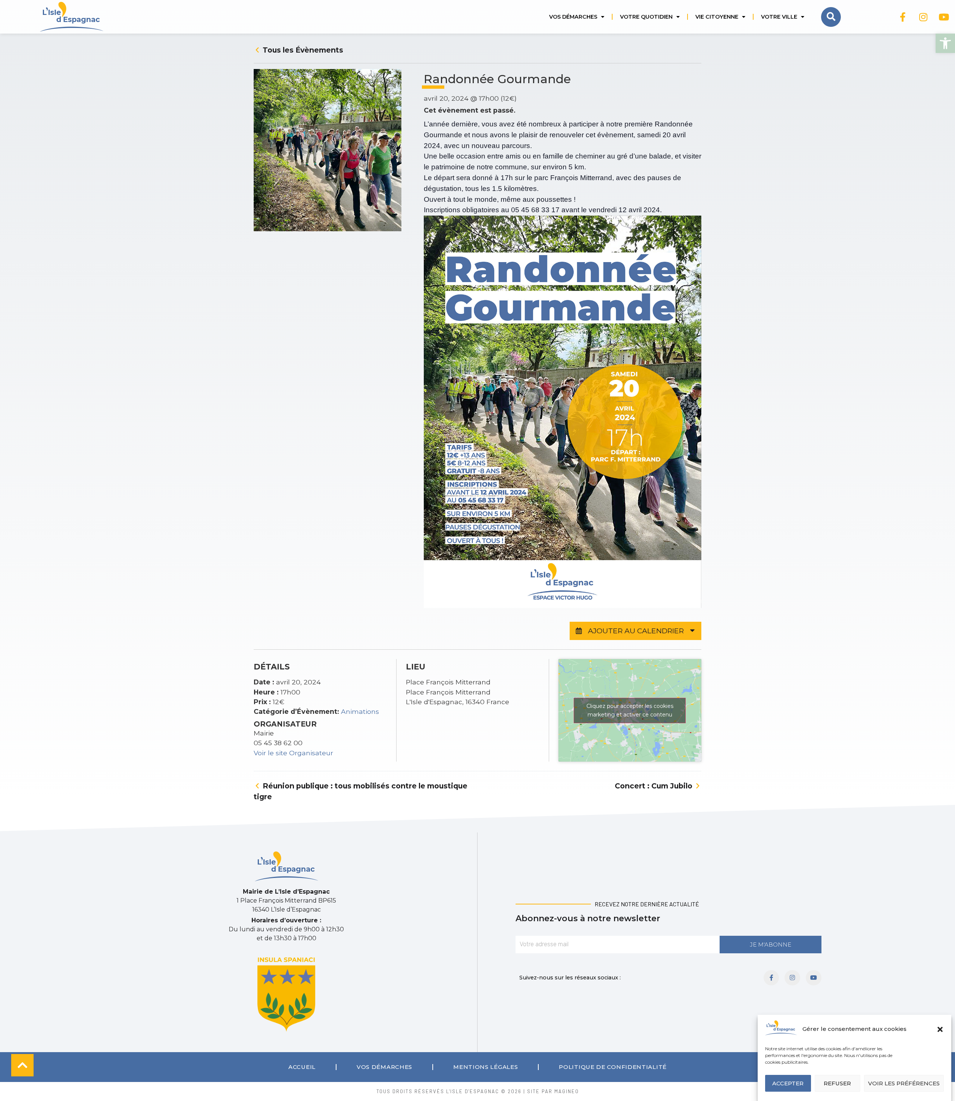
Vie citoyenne (716, 16)
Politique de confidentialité (613, 1066)
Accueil (302, 1066)
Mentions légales (485, 1066)
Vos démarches (573, 16)
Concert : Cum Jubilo (654, 785)
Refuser (837, 1083)
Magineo (566, 1091)
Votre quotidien (646, 16)
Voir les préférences (904, 1083)
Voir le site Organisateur (293, 753)
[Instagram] (923, 16)
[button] (945, 43)
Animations (360, 711)
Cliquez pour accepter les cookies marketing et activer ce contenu (629, 710)
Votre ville (779, 16)
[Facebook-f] (902, 16)
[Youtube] (943, 16)
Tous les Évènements (302, 50)
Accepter (788, 1083)
